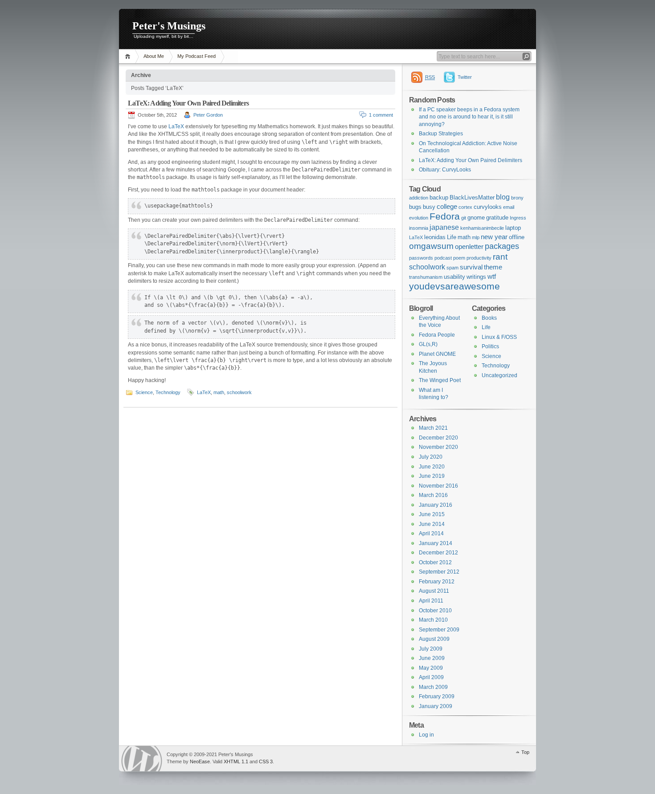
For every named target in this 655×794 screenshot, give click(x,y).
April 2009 (431, 677)
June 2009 (432, 658)
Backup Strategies (441, 133)
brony (517, 197)
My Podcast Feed (196, 56)
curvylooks (488, 207)
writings (476, 276)
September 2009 (439, 630)
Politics (490, 346)
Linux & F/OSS (499, 337)
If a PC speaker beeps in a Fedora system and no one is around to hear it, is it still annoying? (469, 116)
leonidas (435, 237)
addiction (418, 197)
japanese (444, 227)
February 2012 (436, 581)
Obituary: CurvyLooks (445, 170)
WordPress (141, 758)
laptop (513, 227)
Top (525, 752)
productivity (479, 258)
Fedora (445, 216)
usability (454, 276)
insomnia (418, 228)
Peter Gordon (208, 115)
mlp (475, 237)
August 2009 (434, 639)
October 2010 (435, 610)
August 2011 (434, 591)
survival (471, 267)
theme (493, 267)
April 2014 (431, 533)
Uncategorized (499, 375)
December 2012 (438, 553)
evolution (418, 217)
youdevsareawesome (454, 286)
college (447, 206)
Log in (426, 735)
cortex (465, 207)
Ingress (518, 217)
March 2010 (433, 620)
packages (502, 246)
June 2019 (432, 476)
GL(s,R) (428, 344)
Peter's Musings (168, 26)
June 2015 (432, 514)
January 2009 (435, 706)
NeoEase (200, 761)
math (218, 392)
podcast (443, 258)
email (508, 207)
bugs (415, 207)
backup (439, 197)
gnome (476, 217)
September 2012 (439, 572)
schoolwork (239, 392)
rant (500, 256)
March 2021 (433, 428)
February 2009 (436, 696)
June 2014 (432, 524)
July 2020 (430, 457)
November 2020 (438, 447)
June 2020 (432, 467)
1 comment (381, 115)
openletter (469, 246)
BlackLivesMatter (472, 197)
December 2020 (438, 438)
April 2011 (431, 601)
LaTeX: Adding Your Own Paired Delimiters (188, 103)
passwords (421, 258)
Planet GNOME (437, 354)
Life (451, 237)
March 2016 (433, 495)
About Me (153, 56)
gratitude (497, 217)
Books (489, 318)
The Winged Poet (440, 380)
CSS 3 (266, 761)
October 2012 (435, 562)
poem (459, 258)
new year (494, 236)
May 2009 (431, 668)
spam (452, 267)
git (463, 217)
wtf (491, 276)
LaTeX (176, 126)
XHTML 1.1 (236, 761)
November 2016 (438, 486)
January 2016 (435, 505)
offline (516, 237)
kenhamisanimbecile (482, 228)
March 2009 (433, 687)
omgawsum (431, 246)
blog (503, 197)
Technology (168, 392)
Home (129, 56)
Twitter (465, 77)
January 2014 (435, 543)
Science (144, 392)
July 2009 (430, 649)
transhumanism (425, 277)
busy (429, 207)
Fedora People (437, 335)
